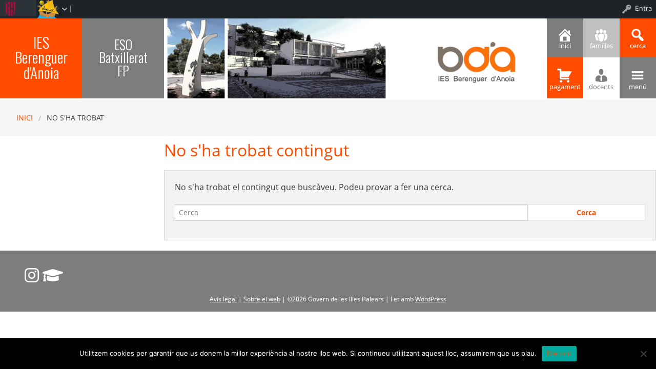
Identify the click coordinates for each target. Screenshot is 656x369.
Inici (24, 117)
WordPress (430, 299)
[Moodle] (53, 275)
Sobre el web (261, 299)
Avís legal (223, 299)
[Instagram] (32, 275)
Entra (643, 8)
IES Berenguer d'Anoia (41, 57)
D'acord (559, 353)
